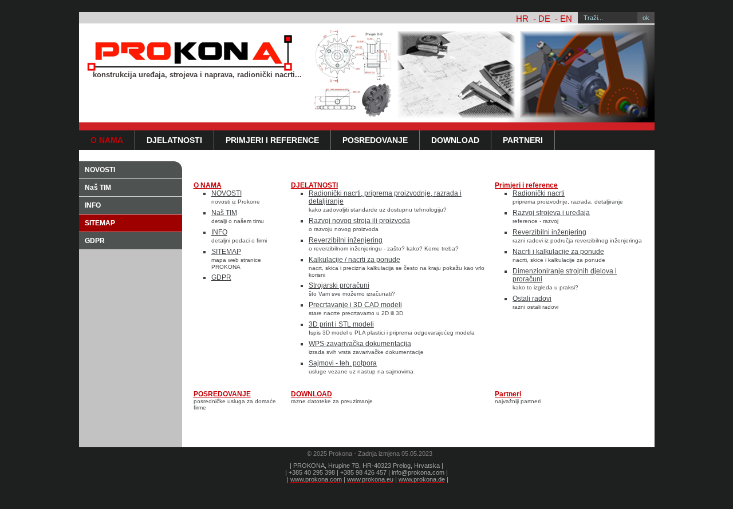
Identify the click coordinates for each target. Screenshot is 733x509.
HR (522, 18)
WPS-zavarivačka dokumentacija (360, 344)
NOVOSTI (100, 170)
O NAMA (106, 140)
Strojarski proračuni (339, 285)
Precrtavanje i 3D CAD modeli (355, 305)
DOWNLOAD (455, 140)
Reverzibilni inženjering (346, 240)
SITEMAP (100, 223)
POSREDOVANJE (375, 140)
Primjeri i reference (272, 140)
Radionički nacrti (539, 193)
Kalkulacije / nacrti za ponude (354, 260)
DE (544, 18)
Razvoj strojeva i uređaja (551, 213)
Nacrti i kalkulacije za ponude (558, 252)
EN (566, 18)
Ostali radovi (532, 299)
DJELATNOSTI (174, 140)
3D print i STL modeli (341, 324)
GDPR (95, 241)
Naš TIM (98, 188)
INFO (93, 205)
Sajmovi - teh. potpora (343, 363)
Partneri (523, 140)
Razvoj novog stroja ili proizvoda (359, 221)
